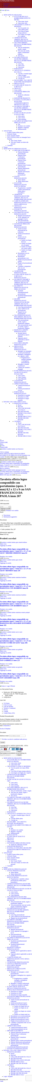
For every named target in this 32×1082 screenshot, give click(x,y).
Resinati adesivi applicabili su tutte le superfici (23, 334)
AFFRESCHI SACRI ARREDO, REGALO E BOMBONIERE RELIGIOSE (23, 39)
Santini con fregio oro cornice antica (26, 247)
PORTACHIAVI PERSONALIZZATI (20, 392)
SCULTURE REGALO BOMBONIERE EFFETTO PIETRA (22, 18)
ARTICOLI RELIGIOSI (11, 453)
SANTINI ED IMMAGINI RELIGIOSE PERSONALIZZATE (18, 997)
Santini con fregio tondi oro (26, 250)
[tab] (7, 515)
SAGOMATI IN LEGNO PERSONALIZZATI (21, 213)
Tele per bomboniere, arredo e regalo (24, 48)
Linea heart (21, 67)
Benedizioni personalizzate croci (23, 257)
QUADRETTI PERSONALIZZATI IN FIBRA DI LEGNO (21, 287)
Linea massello (22, 119)
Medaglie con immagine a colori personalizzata (24, 352)
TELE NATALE (12, 859)
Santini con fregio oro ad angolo (26, 244)
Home (2, 453)
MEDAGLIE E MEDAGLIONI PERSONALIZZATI (20, 347)
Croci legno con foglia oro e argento (24, 35)
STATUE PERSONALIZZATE (20, 177)
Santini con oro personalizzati (22, 237)
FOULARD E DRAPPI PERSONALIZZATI (21, 343)
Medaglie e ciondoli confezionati (23, 365)
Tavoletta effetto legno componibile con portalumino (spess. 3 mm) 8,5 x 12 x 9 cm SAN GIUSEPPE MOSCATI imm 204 (14, 473)
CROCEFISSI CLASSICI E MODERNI (18, 766)
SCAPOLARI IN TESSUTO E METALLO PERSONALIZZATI (16, 987)
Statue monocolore (23, 181)
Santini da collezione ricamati (19, 844)
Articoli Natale (8, 131)
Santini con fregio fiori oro (21, 1006)
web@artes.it (6, 725)
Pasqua (6, 147)
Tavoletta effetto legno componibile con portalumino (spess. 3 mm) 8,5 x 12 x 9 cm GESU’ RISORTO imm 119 (15, 569)
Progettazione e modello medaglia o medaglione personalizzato (26, 360)
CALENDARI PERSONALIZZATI (20, 381)
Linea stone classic (23, 21)
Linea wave (21, 65)
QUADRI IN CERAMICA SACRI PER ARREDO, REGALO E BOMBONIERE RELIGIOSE (22, 109)
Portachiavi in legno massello (19, 995)
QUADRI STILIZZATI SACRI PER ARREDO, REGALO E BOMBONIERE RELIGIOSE (22, 60)
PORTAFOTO (18, 69)
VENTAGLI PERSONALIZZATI (20, 206)
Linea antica (21, 116)
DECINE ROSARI (23, 411)
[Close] (0, 439)
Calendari (10, 145)
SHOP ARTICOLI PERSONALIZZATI (15, 149)
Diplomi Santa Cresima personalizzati (24, 165)
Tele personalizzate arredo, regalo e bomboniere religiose (24, 321)
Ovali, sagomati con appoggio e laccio (23, 218)
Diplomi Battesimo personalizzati (23, 152)
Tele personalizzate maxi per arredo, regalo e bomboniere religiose (25, 326)
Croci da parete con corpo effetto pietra (23, 28)
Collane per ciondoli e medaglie (19, 985)
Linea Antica (21, 375)
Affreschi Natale (11, 134)
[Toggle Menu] (0, 12)
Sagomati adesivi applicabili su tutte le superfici (23, 339)
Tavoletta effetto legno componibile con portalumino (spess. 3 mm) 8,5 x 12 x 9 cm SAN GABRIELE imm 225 (15, 658)
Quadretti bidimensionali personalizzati (25, 296)
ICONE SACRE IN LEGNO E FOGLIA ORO (22, 113)
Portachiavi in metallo (24, 395)
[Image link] (7, 686)
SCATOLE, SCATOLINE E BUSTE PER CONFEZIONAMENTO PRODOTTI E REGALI (22, 102)
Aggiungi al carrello (5, 508)
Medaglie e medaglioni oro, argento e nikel (24, 355)
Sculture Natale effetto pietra (15, 132)
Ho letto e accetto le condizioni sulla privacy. (14, 739)
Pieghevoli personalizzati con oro (20, 1021)
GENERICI (17, 421)
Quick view (3, 544)
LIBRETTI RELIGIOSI (21, 384)
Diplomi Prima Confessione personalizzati (22, 157)
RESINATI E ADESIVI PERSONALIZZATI (21, 330)
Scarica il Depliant (5, 728)
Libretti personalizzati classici (19, 1027)
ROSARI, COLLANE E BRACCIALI (15, 402)
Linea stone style (22, 23)
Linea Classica (22, 377)
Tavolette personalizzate (24, 222)
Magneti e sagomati (23, 127)
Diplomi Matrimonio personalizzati (23, 169)
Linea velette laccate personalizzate (23, 309)
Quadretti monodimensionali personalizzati (23, 292)
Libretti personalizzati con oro (19, 1029)
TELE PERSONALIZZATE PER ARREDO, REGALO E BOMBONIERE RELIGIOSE (23, 316)
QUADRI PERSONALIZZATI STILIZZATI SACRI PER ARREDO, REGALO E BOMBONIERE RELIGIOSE (23, 302)
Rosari (19, 405)
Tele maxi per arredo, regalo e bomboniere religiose (24, 52)
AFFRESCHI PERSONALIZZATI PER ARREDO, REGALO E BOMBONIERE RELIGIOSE (23, 197)
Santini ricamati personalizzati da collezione (22, 230)
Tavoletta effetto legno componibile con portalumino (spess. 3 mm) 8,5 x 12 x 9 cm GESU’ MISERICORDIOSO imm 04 (15, 551)
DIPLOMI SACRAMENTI (22, 150)
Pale (19, 124)
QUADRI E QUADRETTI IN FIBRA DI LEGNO (23, 121)
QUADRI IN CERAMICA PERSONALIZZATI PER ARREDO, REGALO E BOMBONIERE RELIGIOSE (23, 282)
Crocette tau (21, 78)
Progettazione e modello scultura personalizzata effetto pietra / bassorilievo (24, 190)
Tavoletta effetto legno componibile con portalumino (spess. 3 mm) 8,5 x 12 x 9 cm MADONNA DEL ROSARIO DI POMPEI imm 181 (15, 622)
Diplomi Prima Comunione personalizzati (22, 161)
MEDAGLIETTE (19, 83)
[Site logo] (2, 10)
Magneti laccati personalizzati (22, 312)
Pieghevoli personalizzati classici (20, 1019)
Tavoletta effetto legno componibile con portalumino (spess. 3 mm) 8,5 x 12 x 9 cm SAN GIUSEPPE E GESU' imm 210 (14, 465)
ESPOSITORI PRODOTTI (22, 98)
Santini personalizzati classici (19, 1003)
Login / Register (8, 1076)
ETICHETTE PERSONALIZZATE (20, 210)
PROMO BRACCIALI (24, 416)
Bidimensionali (22, 129)
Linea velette (17, 90)
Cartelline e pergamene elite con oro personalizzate (24, 268)
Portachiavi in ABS (23, 397)
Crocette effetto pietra (24, 77)
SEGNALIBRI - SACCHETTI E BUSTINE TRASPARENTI (23, 81)
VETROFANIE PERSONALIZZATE (20, 272)
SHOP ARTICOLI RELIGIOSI (13, 15)
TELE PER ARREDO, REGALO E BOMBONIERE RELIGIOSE (22, 44)
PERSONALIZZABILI (21, 403)
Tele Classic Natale (16, 140)
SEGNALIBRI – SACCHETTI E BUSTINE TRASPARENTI (16, 822)
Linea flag (20, 64)
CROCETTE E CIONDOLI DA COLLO (19, 813)
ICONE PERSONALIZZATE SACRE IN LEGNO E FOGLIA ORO (22, 372)
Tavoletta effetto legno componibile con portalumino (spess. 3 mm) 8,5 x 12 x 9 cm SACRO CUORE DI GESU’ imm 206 (15, 641)
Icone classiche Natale (13, 135)
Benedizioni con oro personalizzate (23, 254)
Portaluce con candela (24, 126)
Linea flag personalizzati (24, 307)
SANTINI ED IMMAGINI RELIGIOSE (18, 843)
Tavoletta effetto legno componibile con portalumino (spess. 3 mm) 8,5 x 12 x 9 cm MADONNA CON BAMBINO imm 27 (15, 604)
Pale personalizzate (23, 220)
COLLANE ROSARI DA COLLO (24, 409)
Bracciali (20, 406)
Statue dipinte (21, 180)
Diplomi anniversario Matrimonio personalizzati (24, 173)
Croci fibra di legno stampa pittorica (23, 32)
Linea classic (21, 118)
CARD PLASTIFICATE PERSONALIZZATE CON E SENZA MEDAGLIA (22, 202)
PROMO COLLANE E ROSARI (20, 1060)
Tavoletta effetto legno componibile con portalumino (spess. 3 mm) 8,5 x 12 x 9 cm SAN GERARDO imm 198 (15, 676)
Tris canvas (21, 55)
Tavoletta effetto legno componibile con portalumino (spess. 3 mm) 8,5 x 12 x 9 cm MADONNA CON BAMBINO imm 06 (15, 586)
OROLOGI (17, 88)
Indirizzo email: (4, 736)
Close (1, 1081)
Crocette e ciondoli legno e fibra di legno (25, 74)
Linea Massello (22, 379)
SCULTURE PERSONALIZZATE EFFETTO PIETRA (20, 184)
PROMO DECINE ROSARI (19, 1063)
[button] (5, 545)
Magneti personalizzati (24, 215)
